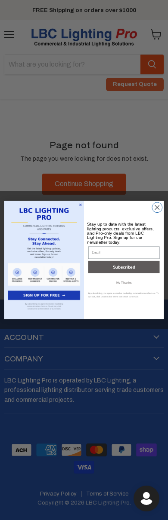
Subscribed (124, 267)
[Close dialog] (157, 207)
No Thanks (124, 282)
